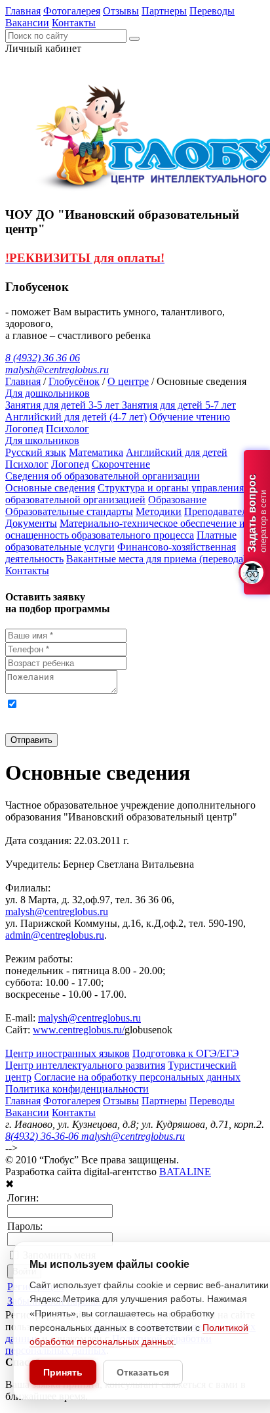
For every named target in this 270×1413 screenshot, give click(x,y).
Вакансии (27, 22)
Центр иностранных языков (67, 1053)
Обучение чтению (189, 416)
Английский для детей (176, 452)
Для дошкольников (47, 393)
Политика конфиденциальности (77, 1088)
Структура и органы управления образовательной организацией (124, 493)
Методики (159, 511)
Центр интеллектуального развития (85, 1065)
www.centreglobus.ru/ (79, 1029)
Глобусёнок (74, 381)
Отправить (31, 740)
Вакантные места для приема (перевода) (156, 558)
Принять (63, 1372)
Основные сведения (50, 487)
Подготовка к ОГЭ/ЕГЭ (185, 1053)
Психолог (67, 428)
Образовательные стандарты (69, 511)
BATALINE (185, 1171)
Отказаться (143, 1372)
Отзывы (121, 10)
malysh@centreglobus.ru (56, 911)
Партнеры (164, 10)
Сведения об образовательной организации (102, 476)
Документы (31, 523)
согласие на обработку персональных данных (150, 703)
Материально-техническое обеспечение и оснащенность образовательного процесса (125, 529)
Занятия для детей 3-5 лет (63, 405)
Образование (177, 499)
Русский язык (35, 452)
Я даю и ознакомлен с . (133, 715)
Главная (23, 10)
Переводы (212, 10)
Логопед (24, 428)
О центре (128, 381)
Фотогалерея (71, 10)
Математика (96, 452)
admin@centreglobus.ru (54, 935)
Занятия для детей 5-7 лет (179, 405)
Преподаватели (218, 511)
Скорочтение (121, 464)
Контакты (74, 22)
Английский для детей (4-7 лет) (76, 416)
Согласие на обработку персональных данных (137, 1077)
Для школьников (42, 440)
